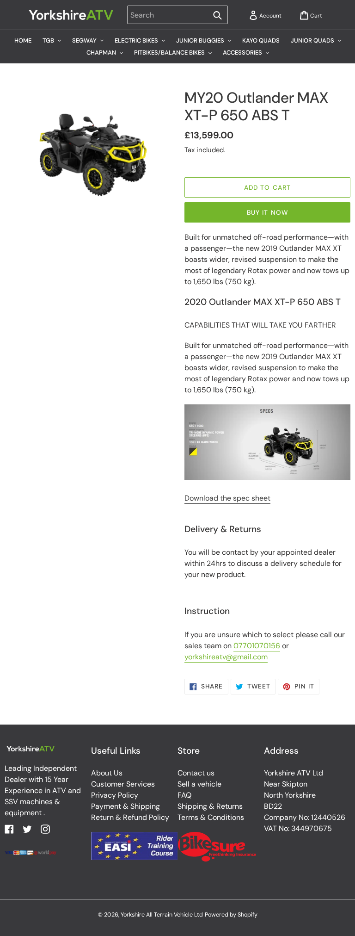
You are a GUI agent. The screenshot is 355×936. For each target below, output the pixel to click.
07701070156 (256, 646)
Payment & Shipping (125, 806)
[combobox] (177, 15)
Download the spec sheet (227, 498)
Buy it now (267, 212)
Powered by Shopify (231, 914)
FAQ (184, 795)
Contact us (196, 773)
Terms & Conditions (211, 817)
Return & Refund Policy (130, 817)
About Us (106, 773)
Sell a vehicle (199, 784)
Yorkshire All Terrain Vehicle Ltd (162, 914)
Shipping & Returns (210, 806)
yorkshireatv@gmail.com (226, 657)
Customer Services (123, 784)
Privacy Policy (114, 795)
